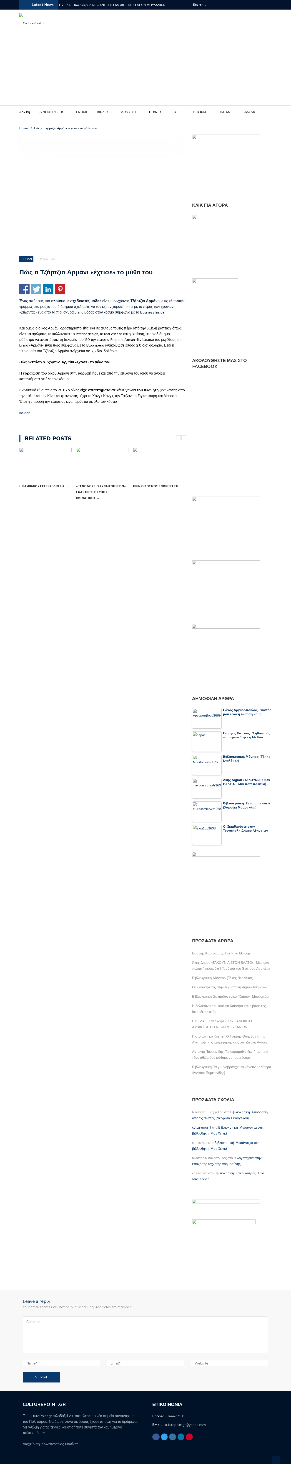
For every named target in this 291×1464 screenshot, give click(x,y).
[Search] (229, 5)
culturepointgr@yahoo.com (184, 1425)
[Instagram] (258, 5)
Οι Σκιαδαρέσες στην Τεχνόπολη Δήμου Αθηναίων (230, 987)
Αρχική (24, 112)
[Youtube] (269, 5)
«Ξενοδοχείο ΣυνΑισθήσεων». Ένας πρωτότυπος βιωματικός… (101, 492)
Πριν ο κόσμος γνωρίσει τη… (157, 486)
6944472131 (175, 1416)
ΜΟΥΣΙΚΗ (128, 112)
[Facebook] (247, 5)
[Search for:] (206, 5)
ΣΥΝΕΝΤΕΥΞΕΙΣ (51, 112)
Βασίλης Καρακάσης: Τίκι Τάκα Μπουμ (221, 953)
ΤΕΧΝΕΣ (155, 112)
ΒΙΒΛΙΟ (102, 112)
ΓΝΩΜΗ (82, 112)
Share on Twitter (36, 289)
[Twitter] (252, 5)
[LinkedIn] (263, 5)
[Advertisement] (145, 71)
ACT (177, 112)
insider (24, 413)
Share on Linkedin (48, 289)
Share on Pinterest (60, 289)
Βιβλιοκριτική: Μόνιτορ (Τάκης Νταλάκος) (223, 978)
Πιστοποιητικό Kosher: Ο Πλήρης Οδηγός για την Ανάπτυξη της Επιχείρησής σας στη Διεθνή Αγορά (120, 8)
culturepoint (201, 1127)
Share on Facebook (24, 289)
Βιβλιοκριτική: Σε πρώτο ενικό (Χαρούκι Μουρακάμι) (231, 996)
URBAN (224, 112)
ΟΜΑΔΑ (249, 112)
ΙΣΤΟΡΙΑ (199, 112)
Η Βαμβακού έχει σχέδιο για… (43, 486)
